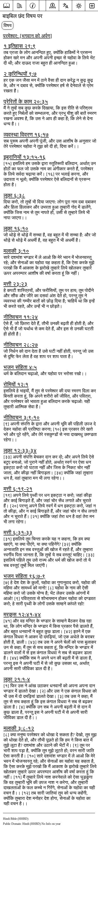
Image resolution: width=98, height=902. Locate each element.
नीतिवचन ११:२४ (21, 317)
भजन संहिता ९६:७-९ (24, 576)
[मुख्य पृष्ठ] (6, 5)
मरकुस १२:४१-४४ (22, 614)
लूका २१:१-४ (17, 679)
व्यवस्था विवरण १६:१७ (26, 134)
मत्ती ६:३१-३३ (18, 532)
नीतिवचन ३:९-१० (22, 417)
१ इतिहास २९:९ (20, 46)
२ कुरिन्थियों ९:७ (20, 74)
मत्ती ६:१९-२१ (18, 489)
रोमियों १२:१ (16, 384)
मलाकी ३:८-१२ (19, 728)
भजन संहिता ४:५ (20, 367)
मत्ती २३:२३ (15, 284)
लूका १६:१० (16, 228)
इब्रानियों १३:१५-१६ (25, 157)
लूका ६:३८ (14, 195)
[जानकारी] (32, 5)
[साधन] (19, 5)
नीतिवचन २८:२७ (21, 345)
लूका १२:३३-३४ (20, 450)
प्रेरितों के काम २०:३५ (26, 101)
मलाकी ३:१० (16, 251)
